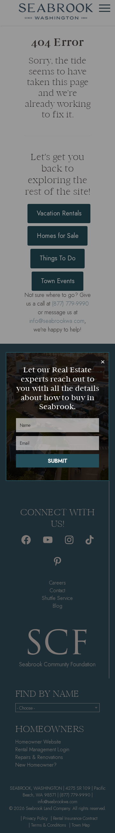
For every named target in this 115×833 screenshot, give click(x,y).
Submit (57, 461)
